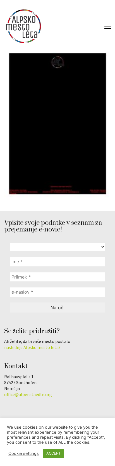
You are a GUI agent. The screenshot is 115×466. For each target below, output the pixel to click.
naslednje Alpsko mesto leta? (32, 348)
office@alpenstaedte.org (28, 395)
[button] (107, 26)
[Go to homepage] (23, 26)
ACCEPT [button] (53, 453)
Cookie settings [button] (23, 453)
